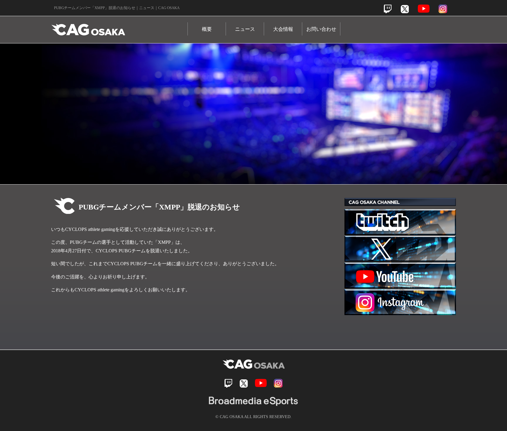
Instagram (442, 8)
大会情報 (283, 29)
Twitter (404, 8)
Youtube (424, 8)
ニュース (245, 29)
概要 (207, 29)
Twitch (388, 8)
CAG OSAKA (119, 27)
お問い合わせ (321, 29)
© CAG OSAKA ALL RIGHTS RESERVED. (253, 416)
